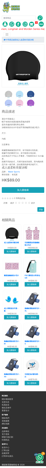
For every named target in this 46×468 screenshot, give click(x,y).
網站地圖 (5, 423)
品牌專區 (5, 431)
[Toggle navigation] (7, 34)
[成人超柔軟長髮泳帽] (23, 65)
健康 (15, 39)
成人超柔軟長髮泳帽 (25, 39)
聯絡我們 (5, 418)
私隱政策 (5, 405)
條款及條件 (6, 407)
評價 (5, 203)
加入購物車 (23, 190)
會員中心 (5, 447)
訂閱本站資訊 (7, 456)
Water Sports (14, 171)
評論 (41, 209)
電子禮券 (5, 434)
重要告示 (5, 410)
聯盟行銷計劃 (7, 437)
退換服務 (5, 421)
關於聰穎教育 (7, 399)
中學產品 (9, 39)
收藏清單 (5, 453)
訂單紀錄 (5, 450)
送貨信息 (5, 402)
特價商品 (5, 440)
